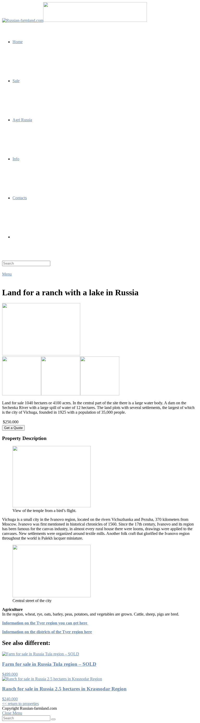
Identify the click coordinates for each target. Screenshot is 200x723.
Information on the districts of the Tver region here (47, 632)
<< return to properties (20, 703)
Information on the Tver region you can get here (45, 623)
